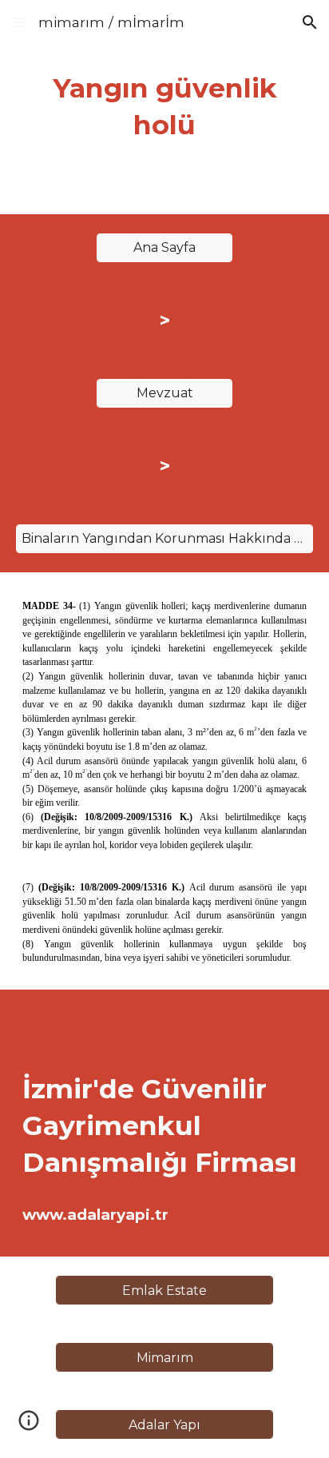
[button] (19, 22)
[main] (164, 107)
